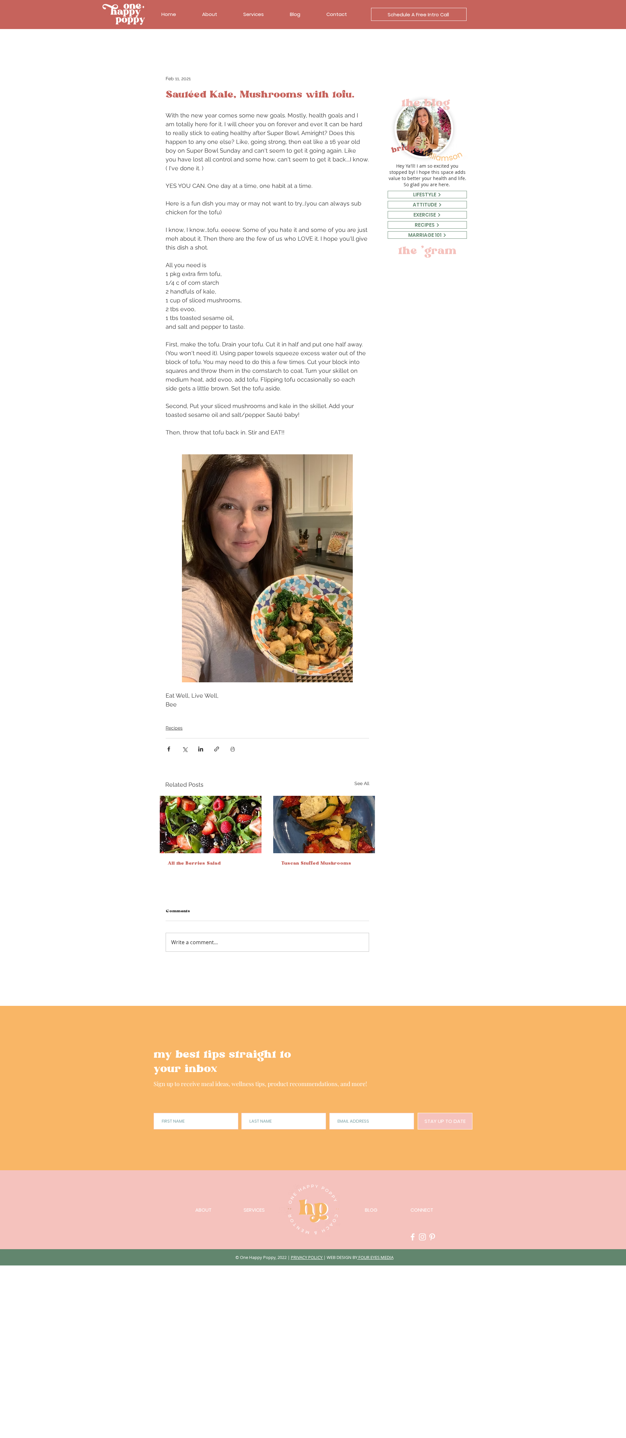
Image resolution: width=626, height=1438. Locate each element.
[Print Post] (233, 749)
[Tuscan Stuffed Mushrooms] (324, 824)
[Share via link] (217, 749)
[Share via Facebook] (169, 749)
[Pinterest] (432, 1237)
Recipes (174, 728)
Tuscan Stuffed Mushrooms (316, 864)
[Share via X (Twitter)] (185, 749)
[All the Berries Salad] (210, 824)
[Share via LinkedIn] (201, 749)
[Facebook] (412, 1237)
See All (361, 783)
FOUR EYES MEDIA (375, 1257)
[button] (419, 14)
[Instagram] (422, 1237)
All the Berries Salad (194, 864)
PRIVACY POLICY (307, 1257)
